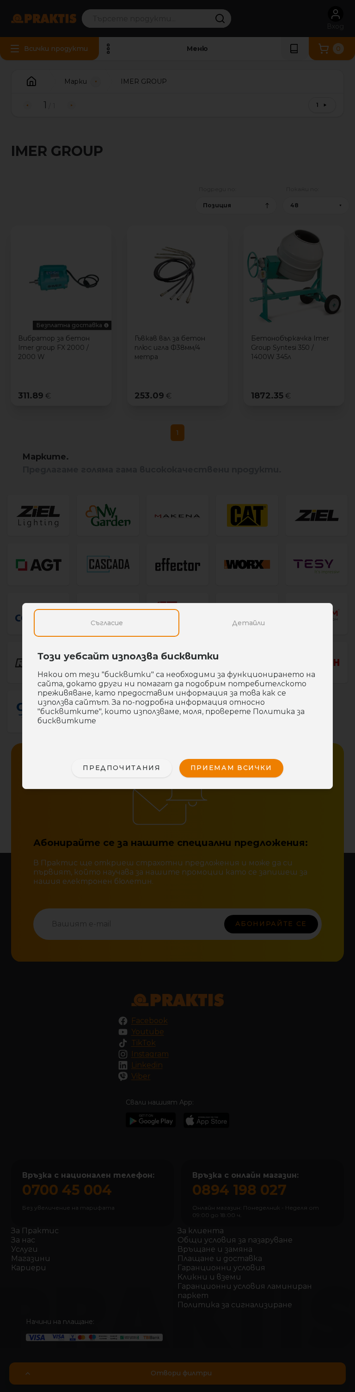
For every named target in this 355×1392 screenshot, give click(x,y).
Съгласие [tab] (107, 623)
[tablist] (177, 623)
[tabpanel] (177, 693)
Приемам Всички (231, 768)
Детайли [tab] (248, 623)
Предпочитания (121, 768)
